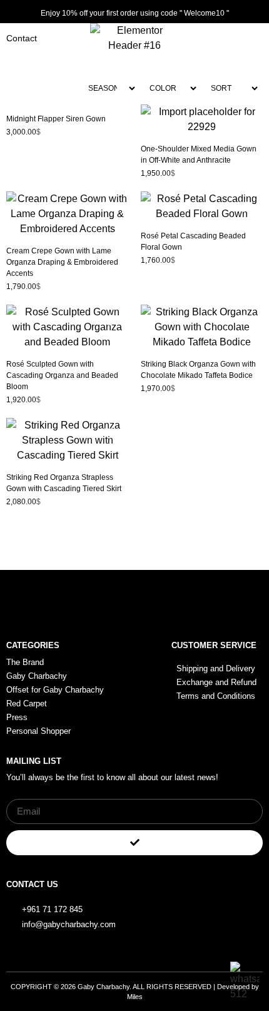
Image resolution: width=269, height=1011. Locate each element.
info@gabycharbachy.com (69, 924)
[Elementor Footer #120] (217, 902)
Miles (135, 996)
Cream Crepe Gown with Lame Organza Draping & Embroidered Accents (62, 262)
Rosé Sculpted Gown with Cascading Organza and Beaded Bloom (62, 375)
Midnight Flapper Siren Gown (56, 118)
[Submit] (134, 842)
